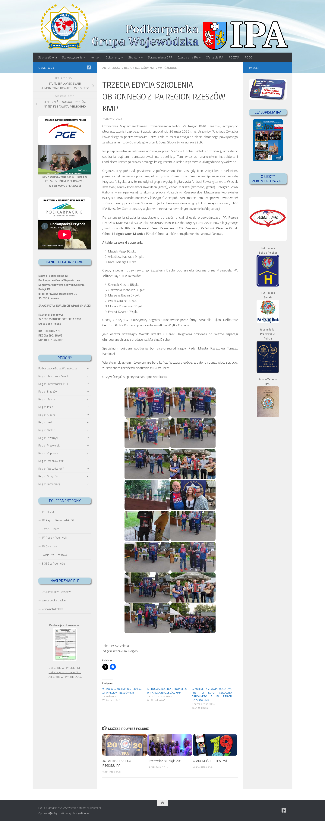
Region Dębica (46, 399)
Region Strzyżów (48, 476)
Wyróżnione (167, 67)
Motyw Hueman (81, 813)
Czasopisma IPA (188, 57)
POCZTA (234, 57)
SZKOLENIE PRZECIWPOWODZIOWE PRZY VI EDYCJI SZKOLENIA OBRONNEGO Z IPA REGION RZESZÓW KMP (212, 694)
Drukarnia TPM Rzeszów (56, 592)
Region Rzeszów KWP (51, 468)
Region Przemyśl (48, 438)
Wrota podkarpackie (54, 600)
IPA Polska (48, 511)
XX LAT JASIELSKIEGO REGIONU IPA (116, 763)
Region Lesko (46, 422)
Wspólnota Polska (52, 609)
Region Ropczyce (48, 453)
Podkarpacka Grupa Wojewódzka (57, 368)
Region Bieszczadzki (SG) (53, 384)
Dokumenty (113, 57)
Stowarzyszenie (72, 57)
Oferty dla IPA (214, 57)
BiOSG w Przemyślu (53, 563)
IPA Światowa (50, 546)
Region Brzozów (47, 391)
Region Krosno (46, 414)
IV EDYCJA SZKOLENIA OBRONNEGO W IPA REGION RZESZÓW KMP (167, 690)
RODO (248, 57)
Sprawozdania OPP (160, 57)
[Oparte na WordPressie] (50, 813)
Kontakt (95, 57)
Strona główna (47, 57)
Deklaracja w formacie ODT (65, 672)
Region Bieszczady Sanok (53, 376)
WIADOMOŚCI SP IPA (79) (210, 760)
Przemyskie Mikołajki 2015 (165, 760)
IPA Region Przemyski (54, 537)
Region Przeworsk (49, 445)
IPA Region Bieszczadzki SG (58, 520)
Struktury (134, 57)
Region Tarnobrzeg (49, 484)
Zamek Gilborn (50, 529)
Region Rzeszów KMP (139, 67)
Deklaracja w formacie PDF (65, 668)
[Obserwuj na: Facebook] (89, 67)
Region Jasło (45, 407)
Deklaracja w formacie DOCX (65, 677)
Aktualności (111, 67)
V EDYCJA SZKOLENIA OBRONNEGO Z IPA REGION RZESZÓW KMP (122, 690)
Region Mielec (46, 430)
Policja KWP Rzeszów (54, 555)
